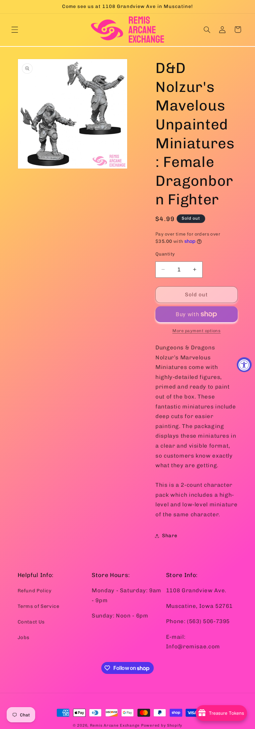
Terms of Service (38, 606)
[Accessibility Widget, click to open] (244, 364)
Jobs (24, 637)
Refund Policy (35, 591)
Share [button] (169, 536)
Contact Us (31, 622)
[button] (14, 29)
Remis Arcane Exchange (115, 725)
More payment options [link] (196, 330)
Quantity (165, 253)
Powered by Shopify (161, 725)
